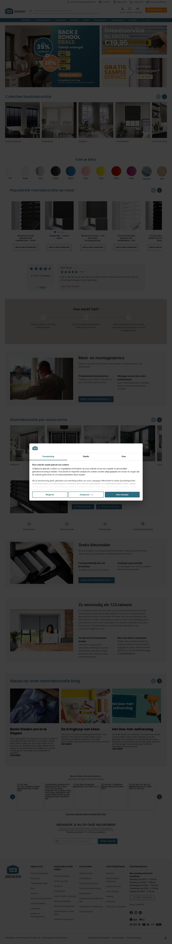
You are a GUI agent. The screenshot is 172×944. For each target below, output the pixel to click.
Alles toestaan (122, 495)
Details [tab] (86, 456)
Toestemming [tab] (48, 456)
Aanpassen (85, 495)
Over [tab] (124, 456)
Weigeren (50, 495)
